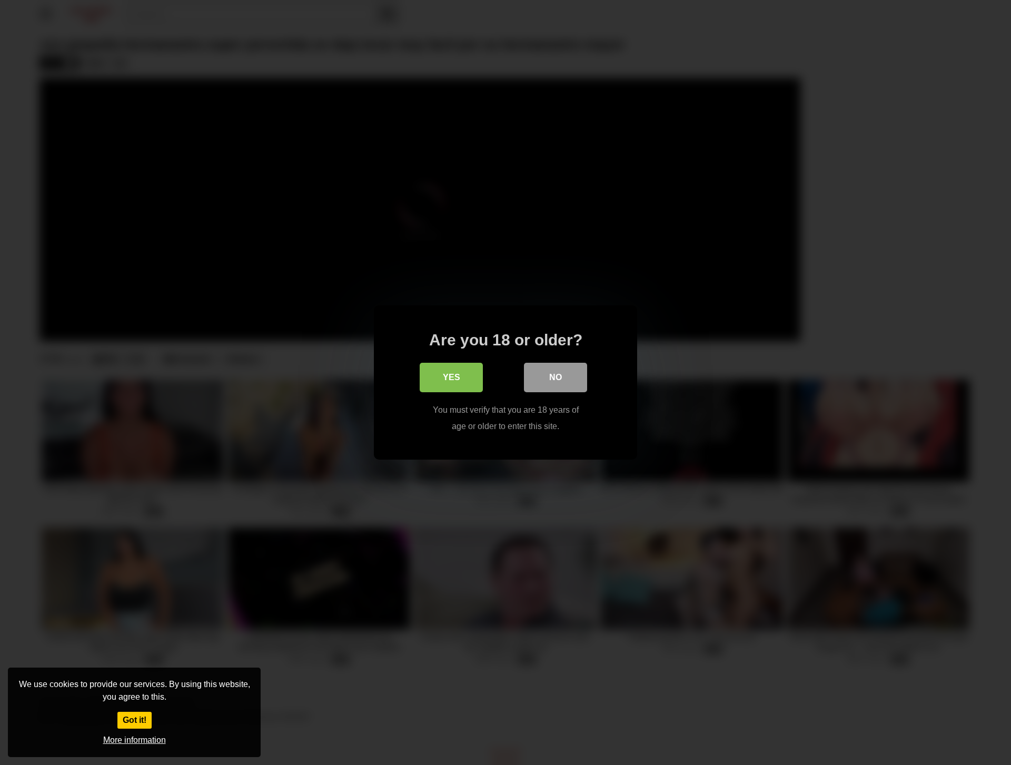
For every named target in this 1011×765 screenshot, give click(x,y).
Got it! (134, 720)
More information (134, 740)
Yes (451, 377)
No (555, 377)
